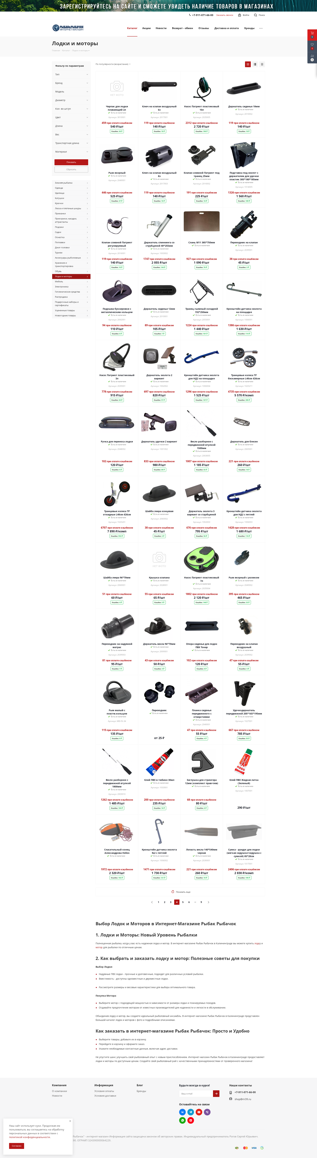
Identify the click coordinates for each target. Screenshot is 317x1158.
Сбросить (71, 169)
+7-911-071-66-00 (202, 15)
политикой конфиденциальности (29, 1137)
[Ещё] (261, 27)
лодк (257, 1149)
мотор (99, 1153)
